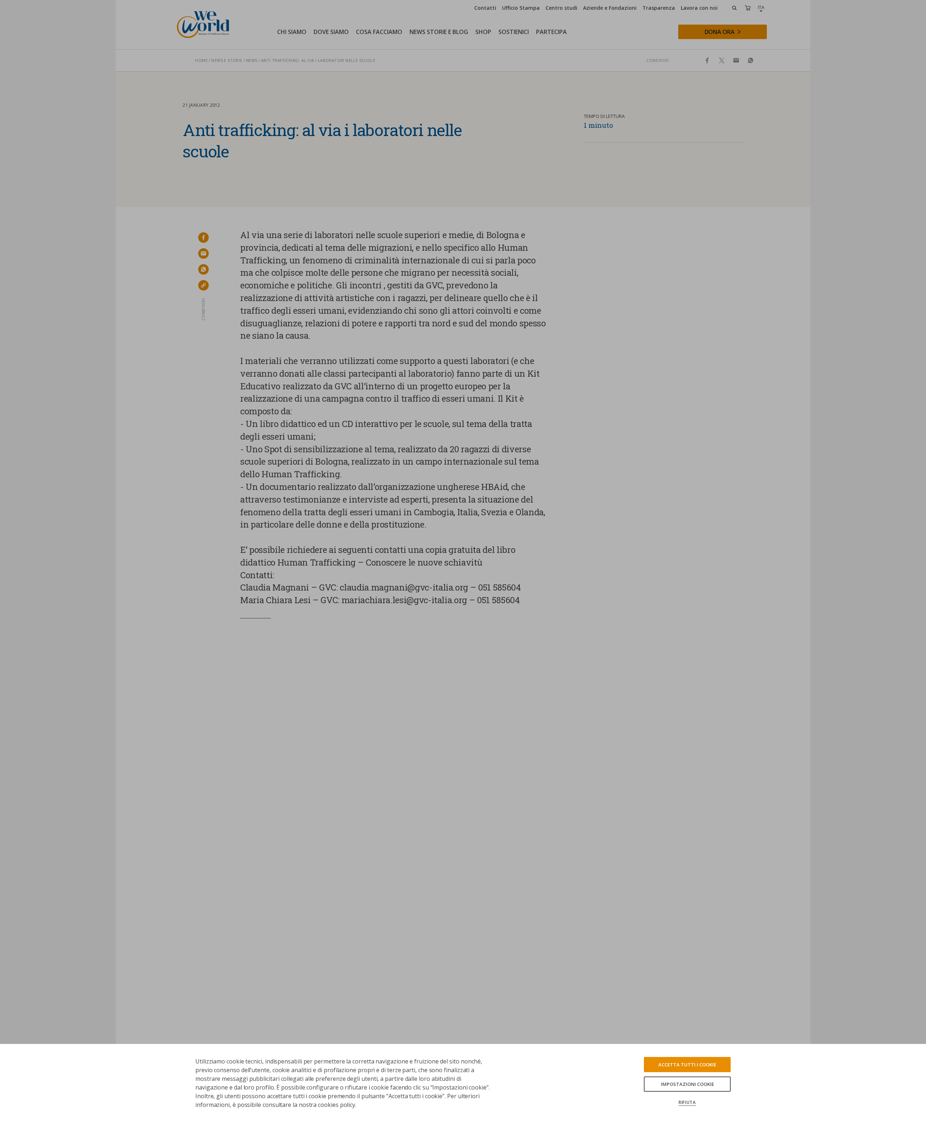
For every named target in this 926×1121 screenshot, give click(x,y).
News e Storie (226, 60)
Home (201, 60)
